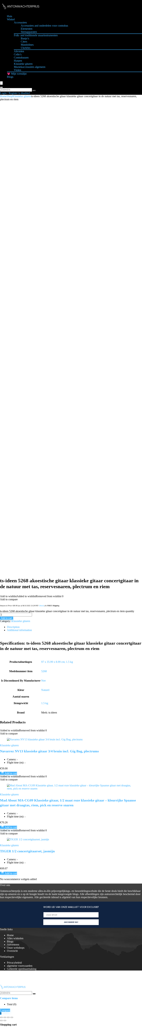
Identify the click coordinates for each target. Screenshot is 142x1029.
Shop (9, 96)
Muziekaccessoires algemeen (29, 66)
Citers (24, 41)
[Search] (1, 87)
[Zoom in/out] (1, 1017)
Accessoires (20, 22)
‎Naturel (45, 689)
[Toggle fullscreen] (4, 1017)
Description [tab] (13, 626)
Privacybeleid (14, 962)
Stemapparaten (29, 31)
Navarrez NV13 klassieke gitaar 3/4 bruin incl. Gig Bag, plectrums (49, 751)
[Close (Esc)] (11, 1017)
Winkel (11, 19)
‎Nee (43, 680)
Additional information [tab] (19, 630)
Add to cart (6, 618)
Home (3, 96)
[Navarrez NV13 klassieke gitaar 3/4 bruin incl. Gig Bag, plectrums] (45, 739)
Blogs (10, 76)
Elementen (26, 28)
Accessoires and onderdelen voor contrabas (44, 25)
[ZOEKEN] (34, 90)
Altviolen (19, 51)
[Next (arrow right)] (4, 1020)
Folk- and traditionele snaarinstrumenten (36, 35)
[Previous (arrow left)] (1, 1020)
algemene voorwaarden (19, 965)
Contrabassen (21, 57)
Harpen (18, 60)
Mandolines (27, 44)
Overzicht (12, 950)
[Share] (8, 1017)
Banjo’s (25, 38)
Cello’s (17, 54)
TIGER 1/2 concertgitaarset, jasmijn (27, 851)
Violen (17, 70)
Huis (9, 16)
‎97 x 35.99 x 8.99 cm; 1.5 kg (57, 661)
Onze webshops (15, 947)
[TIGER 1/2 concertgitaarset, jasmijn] (28, 839)
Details (41, 606)
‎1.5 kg (44, 703)
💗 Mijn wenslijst (16, 73)
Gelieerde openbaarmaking (21, 968)
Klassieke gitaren (23, 63)
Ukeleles (25, 47)
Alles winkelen (15, 938)
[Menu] (1, 83)
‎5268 (44, 671)
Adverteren (13, 944)
